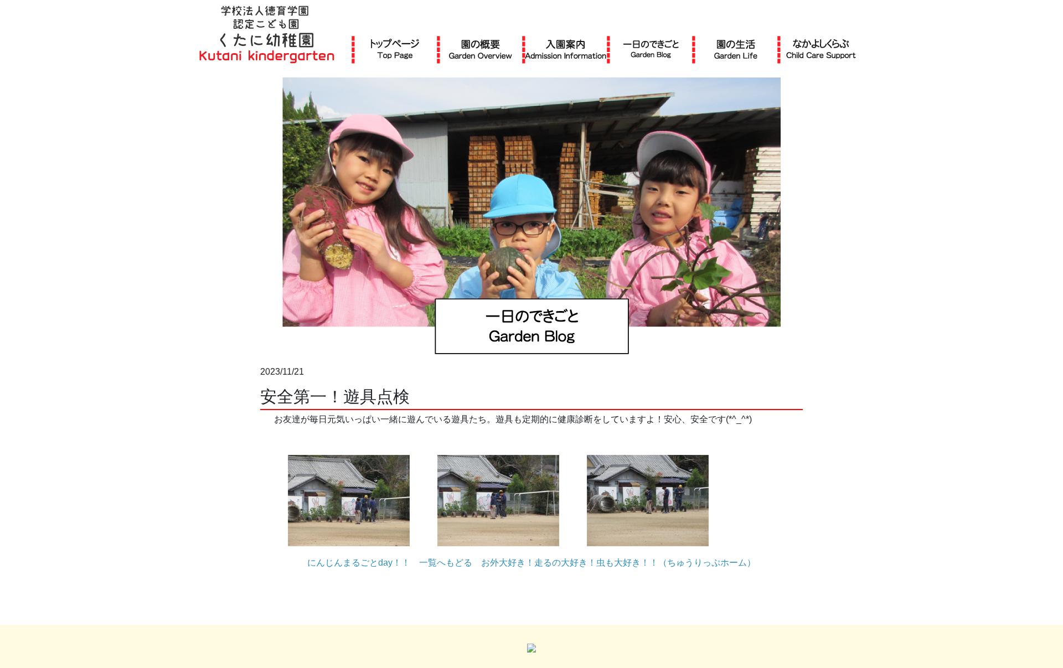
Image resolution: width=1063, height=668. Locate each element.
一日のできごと (651, 49)
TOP (395, 49)
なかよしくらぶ (821, 49)
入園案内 (565, 49)
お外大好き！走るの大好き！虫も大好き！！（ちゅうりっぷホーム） (618, 562)
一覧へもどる (445, 562)
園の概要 (480, 49)
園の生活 (735, 49)
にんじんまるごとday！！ (358, 562)
